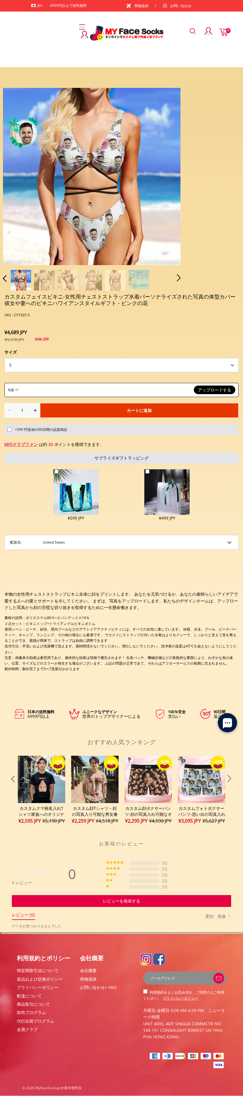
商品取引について (33, 1004)
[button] (16, 175)
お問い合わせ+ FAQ (98, 987)
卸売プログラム (31, 1012)
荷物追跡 (141, 5)
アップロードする (214, 390)
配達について (29, 996)
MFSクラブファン (21, 444)
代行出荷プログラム (35, 1021)
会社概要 (88, 970)
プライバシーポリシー (37, 987)
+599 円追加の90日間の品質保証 (41, 429)
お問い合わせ (180, 5)
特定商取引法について (37, 970)
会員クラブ (27, 1029)
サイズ (10, 352)
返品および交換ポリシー (40, 979)
